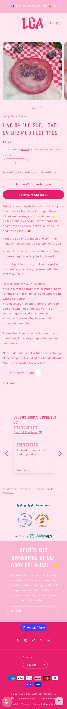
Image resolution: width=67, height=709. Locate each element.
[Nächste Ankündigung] (60, 6)
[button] (7, 23)
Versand (25, 149)
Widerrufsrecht (26, 698)
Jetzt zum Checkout (33, 194)
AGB (15, 704)
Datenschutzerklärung (49, 698)
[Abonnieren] (55, 610)
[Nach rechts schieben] (42, 107)
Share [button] (10, 383)
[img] (35, 427)
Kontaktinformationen (45, 704)
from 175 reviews (26, 432)
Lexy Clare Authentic (32, 694)
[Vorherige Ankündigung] (7, 6)
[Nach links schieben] (25, 107)
